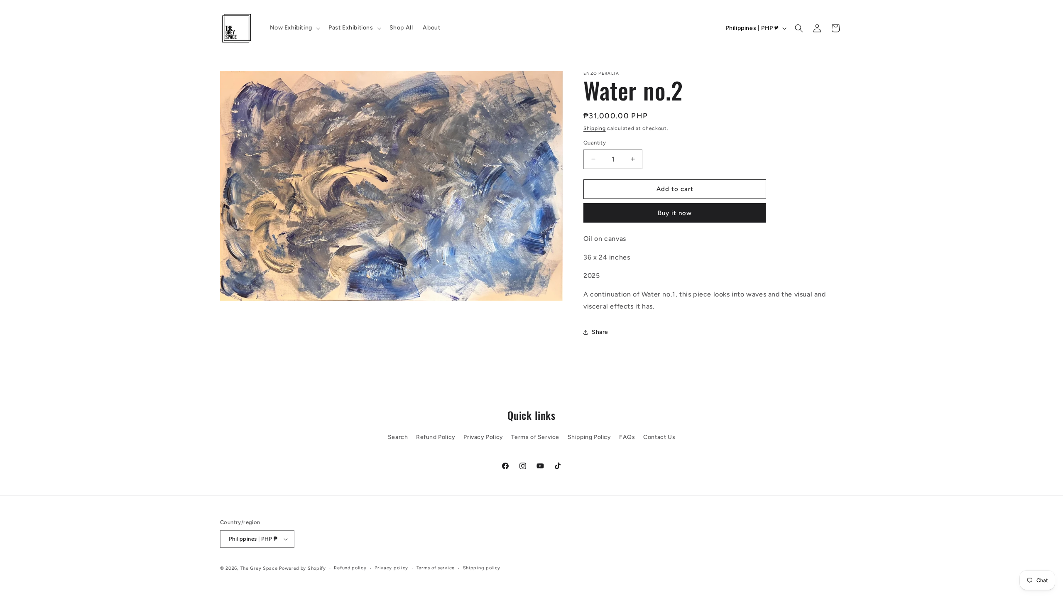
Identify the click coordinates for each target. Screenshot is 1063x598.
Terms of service (435, 568)
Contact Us (659, 437)
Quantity (594, 143)
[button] (294, 28)
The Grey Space (259, 568)
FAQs (627, 437)
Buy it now (675, 213)
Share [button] (600, 332)
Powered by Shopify (302, 568)
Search (398, 437)
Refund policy (350, 568)
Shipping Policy (589, 437)
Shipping (594, 128)
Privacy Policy (483, 437)
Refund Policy (436, 437)
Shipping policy (482, 568)
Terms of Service (535, 437)
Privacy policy (391, 568)
